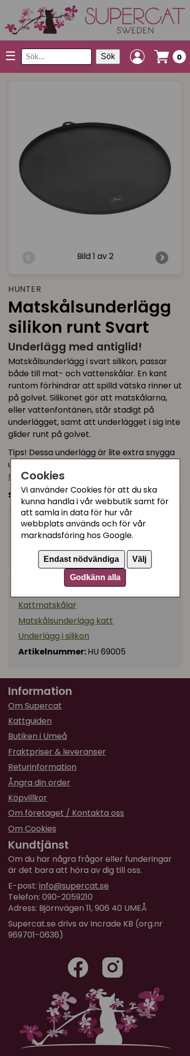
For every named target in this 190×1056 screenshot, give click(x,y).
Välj (139, 559)
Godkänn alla (95, 577)
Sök (108, 56)
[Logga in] (137, 57)
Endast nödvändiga (81, 559)
